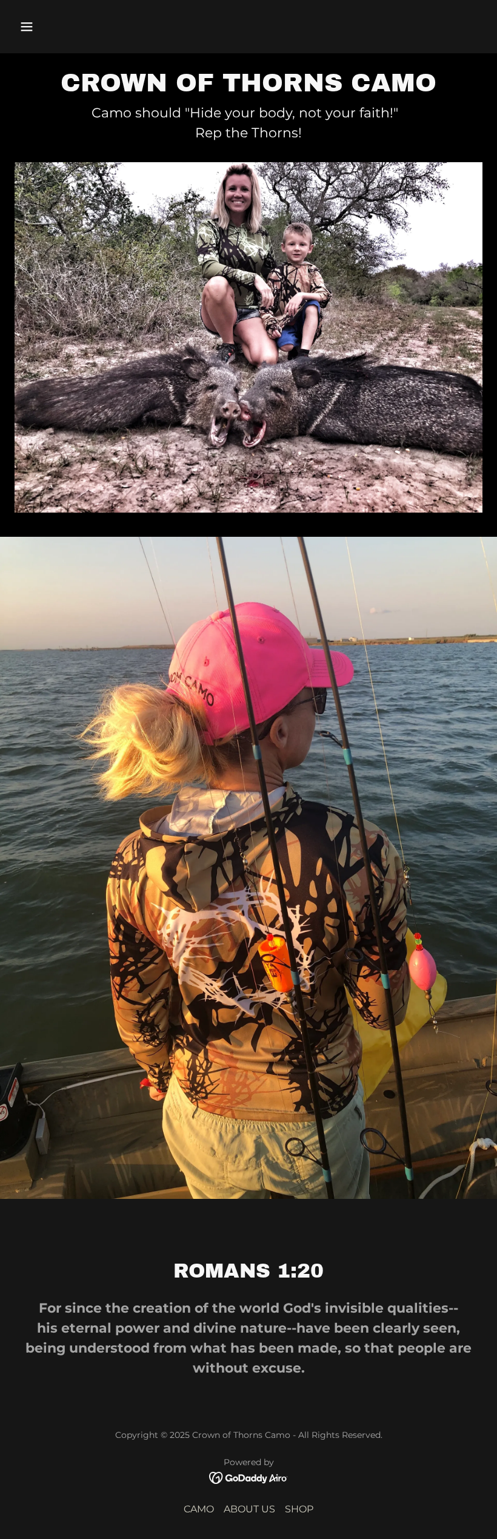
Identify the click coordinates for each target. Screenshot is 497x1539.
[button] (50, 27)
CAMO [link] (199, 1509)
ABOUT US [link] (249, 1509)
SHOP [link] (299, 1509)
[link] (249, 1477)
